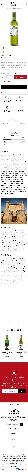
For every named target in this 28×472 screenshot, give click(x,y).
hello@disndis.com (14, 419)
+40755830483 (14, 420)
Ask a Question (15, 73)
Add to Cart (20, 77)
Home (2, 8)
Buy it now (14, 87)
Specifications (9, 123)
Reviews (22, 123)
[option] (14, 29)
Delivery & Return (5, 73)
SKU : (2, 92)
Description (14, 120)
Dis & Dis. (18, 463)
